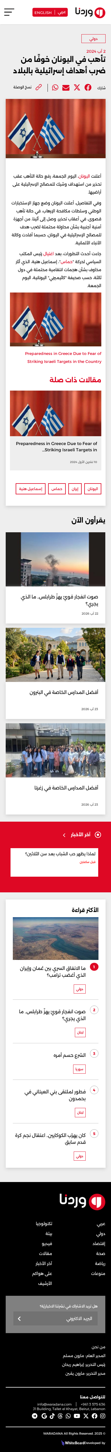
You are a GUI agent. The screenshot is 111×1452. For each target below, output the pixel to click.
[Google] (44, 1416)
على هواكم (42, 1273)
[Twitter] (77, 88)
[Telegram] (34, 1416)
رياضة (100, 1263)
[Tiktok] (52, 1416)
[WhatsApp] (68, 1416)
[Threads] (60, 1416)
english (43, 12)
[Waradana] (82, 1209)
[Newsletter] (19, 1319)
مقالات (45, 1253)
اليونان (84, 176)
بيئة (49, 1233)
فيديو (47, 1243)
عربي (62, 11)
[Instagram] (102, 1416)
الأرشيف (45, 1283)
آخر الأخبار (44, 1263)
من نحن (98, 1347)
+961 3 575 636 (93, 1404)
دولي (93, 38)
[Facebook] (88, 88)
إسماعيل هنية (30, 489)
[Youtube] (77, 1416)
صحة (100, 1253)
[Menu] (9, 15)
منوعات (98, 1273)
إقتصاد (98, 1243)
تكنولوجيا (44, 1223)
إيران (75, 489)
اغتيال (48, 253)
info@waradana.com (54, 1404)
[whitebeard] (72, 1443)
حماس (67, 261)
